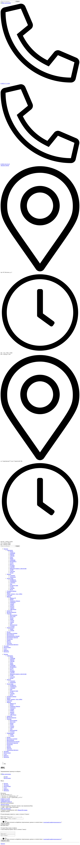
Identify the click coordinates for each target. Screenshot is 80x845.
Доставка (6, 785)
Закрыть (3, 843)
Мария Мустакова (22, 810)
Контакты (6, 790)
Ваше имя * (4, 817)
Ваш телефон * (5, 818)
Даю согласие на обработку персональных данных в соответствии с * (32, 822)
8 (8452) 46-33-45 (5, 164)
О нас (5, 787)
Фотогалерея (7, 786)
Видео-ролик (7, 778)
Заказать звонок (5, 165)
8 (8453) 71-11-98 (5, 83)
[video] (6, 776)
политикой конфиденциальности (52, 822)
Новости (6, 789)
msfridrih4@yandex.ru (6, 801)
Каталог (6, 783)
